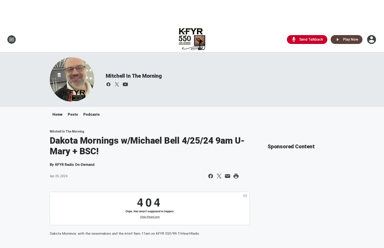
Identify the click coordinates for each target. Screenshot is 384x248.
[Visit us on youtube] (125, 84)
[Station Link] (192, 39)
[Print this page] (236, 176)
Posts (73, 114)
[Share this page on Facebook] (211, 176)
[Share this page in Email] (227, 176)
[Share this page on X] (219, 176)
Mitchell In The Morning (134, 76)
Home (57, 114)
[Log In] (372, 39)
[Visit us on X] (117, 84)
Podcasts (91, 114)
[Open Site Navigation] (11, 39)
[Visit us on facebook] (108, 84)
